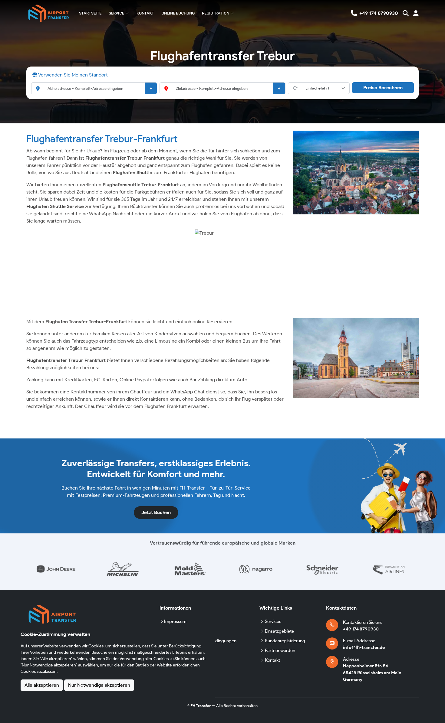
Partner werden (280, 650)
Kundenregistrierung (285, 640)
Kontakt (145, 13)
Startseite (90, 13)
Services (273, 621)
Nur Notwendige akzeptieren (99, 685)
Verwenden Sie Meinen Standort (72, 75)
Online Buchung (178, 13)
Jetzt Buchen (156, 512)
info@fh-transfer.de (364, 647)
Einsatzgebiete (279, 631)
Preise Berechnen (383, 87)
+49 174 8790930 (361, 629)
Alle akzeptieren (42, 685)
